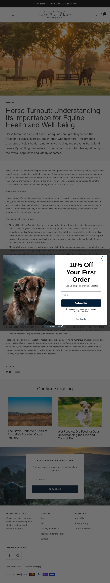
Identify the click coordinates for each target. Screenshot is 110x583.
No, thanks (81, 318)
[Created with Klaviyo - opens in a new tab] (55, 326)
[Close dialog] (104, 258)
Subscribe (81, 303)
